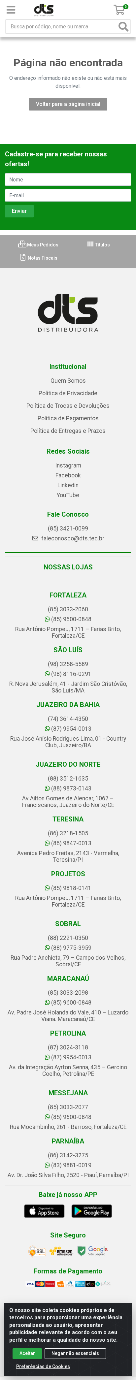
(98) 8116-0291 (71, 674)
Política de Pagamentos (68, 418)
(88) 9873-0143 (71, 788)
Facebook (68, 475)
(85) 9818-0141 (71, 888)
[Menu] (11, 10)
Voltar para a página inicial (68, 104)
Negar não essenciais (75, 1353)
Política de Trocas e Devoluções (68, 405)
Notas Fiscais (42, 258)
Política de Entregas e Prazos (68, 431)
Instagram (68, 465)
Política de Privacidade (68, 393)
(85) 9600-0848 (71, 619)
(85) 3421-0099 (68, 528)
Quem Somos (68, 380)
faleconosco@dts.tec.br (72, 538)
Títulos (102, 244)
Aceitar (27, 1353)
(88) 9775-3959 (71, 948)
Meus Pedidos (42, 244)
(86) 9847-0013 (71, 843)
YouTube (68, 495)
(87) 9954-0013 (71, 728)
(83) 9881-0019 (71, 1165)
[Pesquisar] (123, 26)
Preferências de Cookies (43, 1366)
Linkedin (68, 485)
